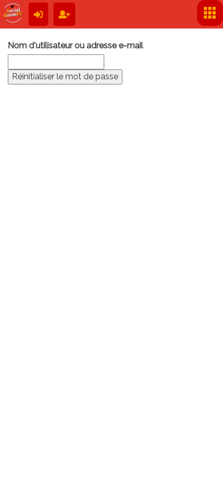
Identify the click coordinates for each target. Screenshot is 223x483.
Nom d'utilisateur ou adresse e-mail (75, 45)
